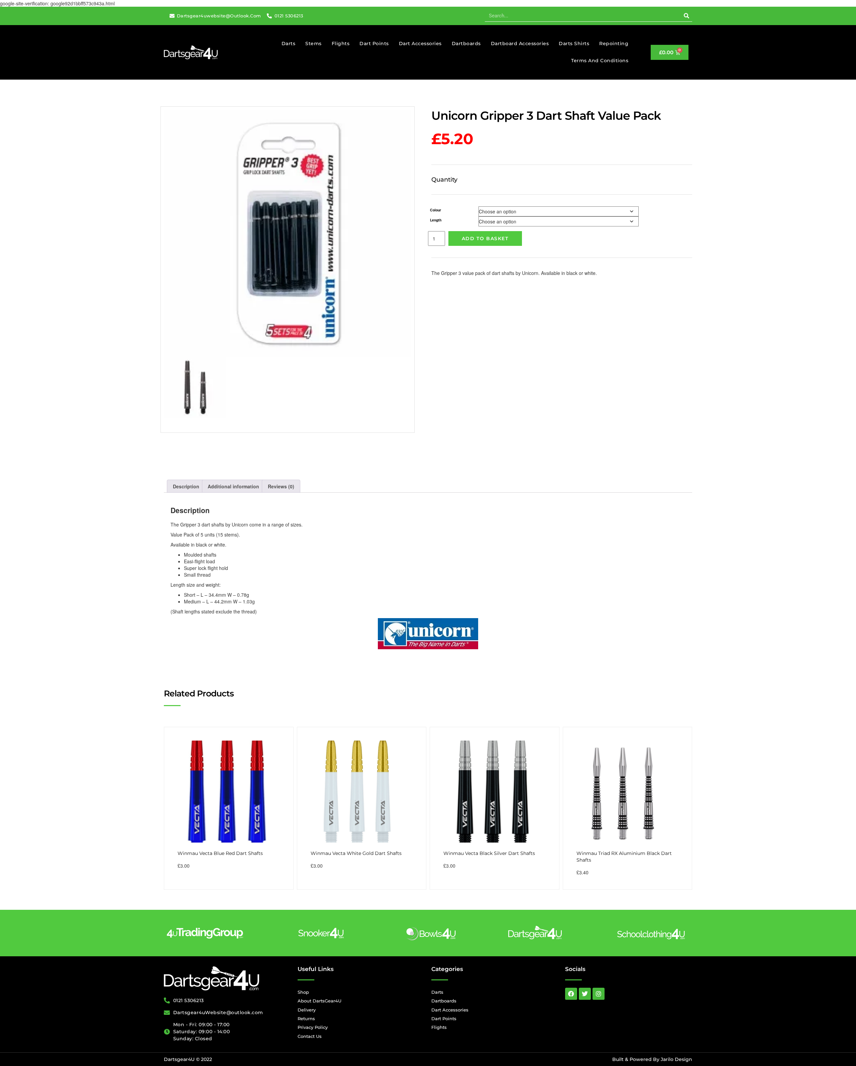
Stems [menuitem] (313, 43)
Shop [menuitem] (303, 992)
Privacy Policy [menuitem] (313, 1027)
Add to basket (485, 238)
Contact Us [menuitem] (310, 1036)
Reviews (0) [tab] (281, 486)
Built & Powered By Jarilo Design (652, 1059)
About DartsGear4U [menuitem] (319, 1000)
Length (435, 219)
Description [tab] (186, 486)
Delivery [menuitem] (307, 1009)
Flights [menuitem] (341, 43)
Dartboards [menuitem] (466, 43)
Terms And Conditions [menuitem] (599, 61)
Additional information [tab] (233, 486)
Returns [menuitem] (306, 1018)
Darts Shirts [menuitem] (574, 43)
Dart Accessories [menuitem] (420, 43)
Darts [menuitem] (289, 43)
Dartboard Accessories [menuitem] (520, 43)
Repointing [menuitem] (613, 43)
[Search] (686, 15)
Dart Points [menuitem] (374, 43)
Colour (435, 209)
